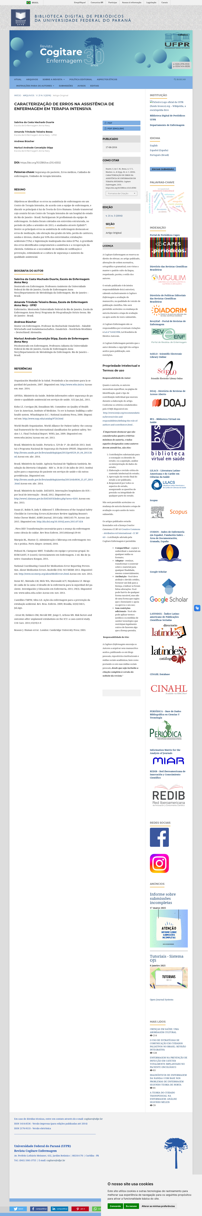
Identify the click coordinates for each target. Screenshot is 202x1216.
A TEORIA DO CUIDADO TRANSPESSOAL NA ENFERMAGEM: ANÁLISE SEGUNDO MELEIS (163, 1097)
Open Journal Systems (161, 999)
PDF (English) (115, 128)
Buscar (181, 79)
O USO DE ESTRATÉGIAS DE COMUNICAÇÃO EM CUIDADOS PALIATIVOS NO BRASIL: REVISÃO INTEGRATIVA (168, 1045)
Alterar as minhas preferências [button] (158, 1206)
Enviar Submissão (163, 169)
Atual (17, 79)
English (154, 145)
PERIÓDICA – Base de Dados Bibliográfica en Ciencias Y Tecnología (165, 714)
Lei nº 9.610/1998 (112, 332)
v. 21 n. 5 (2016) (43, 95)
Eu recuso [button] (131, 1206)
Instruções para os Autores (34, 85)
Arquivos (32, 79)
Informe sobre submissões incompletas (163, 898)
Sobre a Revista (53, 79)
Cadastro (183, 34)
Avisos (81, 85)
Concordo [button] (115, 1206)
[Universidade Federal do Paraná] (169, 105)
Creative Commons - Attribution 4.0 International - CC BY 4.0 (121, 533)
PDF (109, 123)
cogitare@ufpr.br (93, 1118)
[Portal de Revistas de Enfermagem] (169, 335)
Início (17, 95)
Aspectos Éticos (107, 79)
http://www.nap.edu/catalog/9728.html (43, 418)
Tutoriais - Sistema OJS (167, 958)
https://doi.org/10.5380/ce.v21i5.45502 (40, 162)
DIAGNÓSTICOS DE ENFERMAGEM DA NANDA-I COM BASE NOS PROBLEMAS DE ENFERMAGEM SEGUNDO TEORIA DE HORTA (168, 1079)
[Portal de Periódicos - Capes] (169, 247)
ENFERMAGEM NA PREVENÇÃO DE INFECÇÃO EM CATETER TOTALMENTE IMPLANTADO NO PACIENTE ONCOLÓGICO (168, 1062)
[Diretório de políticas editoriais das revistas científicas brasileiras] (169, 310)
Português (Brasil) (159, 154)
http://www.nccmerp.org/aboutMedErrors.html (44, 573)
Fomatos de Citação (118, 193)
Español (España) (159, 150)
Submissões (66, 85)
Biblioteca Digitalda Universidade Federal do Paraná (83, 18)
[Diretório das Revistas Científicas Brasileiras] (169, 278)
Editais (94, 85)
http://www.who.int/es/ (72, 384)
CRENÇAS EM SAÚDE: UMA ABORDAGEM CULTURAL (164, 1031)
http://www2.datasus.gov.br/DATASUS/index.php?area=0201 (46, 498)
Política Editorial (80, 79)
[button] (18, 1208)
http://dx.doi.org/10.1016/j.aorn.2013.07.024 (60, 521)
